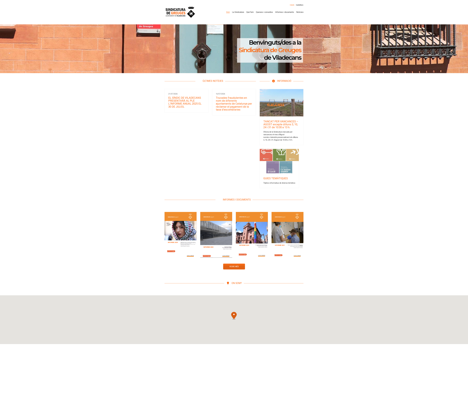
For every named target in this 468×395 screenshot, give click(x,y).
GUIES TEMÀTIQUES (275, 178)
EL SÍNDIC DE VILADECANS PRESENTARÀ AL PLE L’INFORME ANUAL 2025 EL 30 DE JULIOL (184, 102)
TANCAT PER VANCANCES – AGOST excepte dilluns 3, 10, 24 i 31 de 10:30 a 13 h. (280, 124)
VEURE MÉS (234, 266)
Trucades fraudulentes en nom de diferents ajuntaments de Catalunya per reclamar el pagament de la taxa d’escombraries (234, 103)
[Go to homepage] (180, 12)
